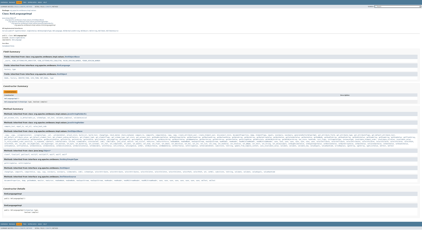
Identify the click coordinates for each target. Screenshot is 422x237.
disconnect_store (224, 135)
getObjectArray (150, 139)
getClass (24, 154)
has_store (303, 139)
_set (49, 135)
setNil (140, 146)
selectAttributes (353, 141)
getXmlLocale (258, 139)
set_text (50, 118)
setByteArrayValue (345, 144)
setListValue (118, 146)
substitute (219, 146)
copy (169, 135)
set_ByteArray (81, 144)
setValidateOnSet (206, 146)
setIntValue (107, 146)
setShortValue (178, 146)
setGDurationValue (63, 146)
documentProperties (241, 135)
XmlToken (101, 31)
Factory (7, 69)
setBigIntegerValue (314, 144)
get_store (130, 137)
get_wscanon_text (143, 137)
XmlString (93, 31)
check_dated (114, 135)
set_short (256, 144)
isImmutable (81, 141)
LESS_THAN (35, 78)
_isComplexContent (24, 135)
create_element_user (207, 135)
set (16, 144)
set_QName (246, 144)
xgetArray (351, 146)
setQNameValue (164, 146)
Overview (4, 2)
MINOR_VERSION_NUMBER (91, 61)
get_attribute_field (326, 135)
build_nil (83, 135)
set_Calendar (94, 144)
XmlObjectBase (72, 57)
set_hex (188, 144)
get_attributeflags (362, 135)
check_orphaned (127, 135)
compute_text (9, 126)
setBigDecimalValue (296, 144)
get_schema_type (118, 137)
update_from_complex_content (246, 146)
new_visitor (140, 141)
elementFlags (261, 135)
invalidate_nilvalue (386, 139)
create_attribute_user (187, 135)
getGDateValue (36, 139)
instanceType (348, 139)
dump (252, 135)
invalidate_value (403, 139)
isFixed (71, 141)
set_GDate (166, 144)
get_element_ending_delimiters (65, 137)
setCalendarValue (374, 144)
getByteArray (237, 137)
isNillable (110, 141)
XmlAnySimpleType (44, 31)
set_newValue (223, 144)
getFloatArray (409, 137)
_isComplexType (39, 135)
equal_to (20, 126)
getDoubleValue (358, 137)
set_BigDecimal (33, 144)
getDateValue (306, 137)
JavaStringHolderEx (17, 38)
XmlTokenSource (112, 31)
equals (270, 135)
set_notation (235, 144)
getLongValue (137, 139)
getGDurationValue (51, 139)
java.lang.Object (8, 18)
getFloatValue (23, 139)
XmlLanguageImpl (10, 98)
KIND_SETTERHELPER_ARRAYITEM (24, 61)
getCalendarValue (293, 137)
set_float (156, 144)
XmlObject (84, 31)
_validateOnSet (59, 135)
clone (6, 154)
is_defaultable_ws (27, 118)
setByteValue (360, 144)
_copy (6, 135)
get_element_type (87, 137)
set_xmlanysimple (279, 144)
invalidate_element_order (365, 139)
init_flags (321, 139)
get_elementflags (103, 137)
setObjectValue (151, 146)
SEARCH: (371, 6)
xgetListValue (372, 146)
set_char (104, 144)
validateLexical (80, 118)
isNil (102, 141)
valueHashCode (327, 146)
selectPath (408, 141)
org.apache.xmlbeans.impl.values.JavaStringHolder (28, 21)
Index (40, 2)
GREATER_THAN (23, 78)
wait (51, 154)
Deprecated (32, 2)
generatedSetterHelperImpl (305, 135)
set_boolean (60, 144)
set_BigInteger (47, 144)
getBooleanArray (193, 137)
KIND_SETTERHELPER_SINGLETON (49, 61)
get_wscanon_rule (11, 118)
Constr (22, 6)
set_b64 (22, 144)
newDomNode (174, 141)
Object (46, 151)
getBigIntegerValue (177, 137)
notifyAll (43, 154)
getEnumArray (372, 137)
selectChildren (368, 141)
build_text (93, 135)
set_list (203, 144)
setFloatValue (22, 146)
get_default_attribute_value (16, 137)
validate (283, 146)
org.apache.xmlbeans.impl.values (23, 10)
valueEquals (315, 146)
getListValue (100, 139)
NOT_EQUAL (44, 78)
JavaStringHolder (75, 123)
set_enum (146, 144)
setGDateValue (35, 146)
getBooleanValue (223, 137)
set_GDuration (177, 144)
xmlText (383, 146)
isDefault (50, 141)
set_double (137, 144)
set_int (195, 144)
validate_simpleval (64, 118)
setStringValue (191, 146)
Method (29, 6)
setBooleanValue (330, 144)
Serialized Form (8, 46)
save (276, 141)
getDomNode (318, 137)
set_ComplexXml (116, 144)
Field (16, 6)
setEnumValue (9, 146)
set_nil (28, 126)
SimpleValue (32, 31)
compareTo (150, 135)
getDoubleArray (330, 137)
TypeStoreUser (20, 31)
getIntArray (65, 139)
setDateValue (388, 144)
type (14, 69)
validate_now (303, 146)
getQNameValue (192, 139)
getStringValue (245, 139)
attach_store (72, 135)
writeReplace (340, 146)
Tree (24, 2)
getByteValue (278, 137)
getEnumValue (396, 137)
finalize (14, 154)
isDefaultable (61, 141)
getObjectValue (178, 139)
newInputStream (198, 141)
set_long (212, 144)
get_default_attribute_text (383, 135)
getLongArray (112, 139)
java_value (121, 141)
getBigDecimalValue (160, 137)
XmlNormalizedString (71, 31)
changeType (103, 135)
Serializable (7, 31)
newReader (224, 141)
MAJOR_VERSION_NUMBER (72, 61)
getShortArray (205, 139)
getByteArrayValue (264, 137)
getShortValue (231, 139)
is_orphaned (39, 141)
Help (45, 2)
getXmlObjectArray (272, 139)
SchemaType (22, 102)
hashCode (312, 139)
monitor (130, 141)
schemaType (41, 118)
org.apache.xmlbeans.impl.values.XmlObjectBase (24, 20)
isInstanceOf (93, 141)
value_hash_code (39, 126)
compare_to (139, 135)
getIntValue (88, 139)
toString (229, 146)
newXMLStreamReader (247, 141)
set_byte (70, 144)
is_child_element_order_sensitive (18, 141)
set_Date (127, 144)
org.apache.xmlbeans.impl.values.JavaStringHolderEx (32, 23)
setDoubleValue (402, 144)
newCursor (151, 141)
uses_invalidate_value (269, 146)
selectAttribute (323, 141)
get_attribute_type (344, 135)
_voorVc (7, 61)
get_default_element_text (40, 137)
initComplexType (334, 139)
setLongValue (131, 146)
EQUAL (6, 78)
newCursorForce (162, 141)
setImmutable (95, 146)
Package (12, 2)
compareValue (161, 135)
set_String (266, 144)
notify (33, 154)
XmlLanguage (57, 31)
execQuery (279, 135)
